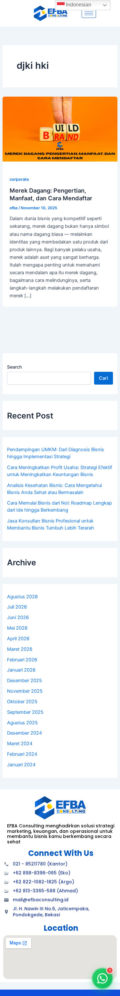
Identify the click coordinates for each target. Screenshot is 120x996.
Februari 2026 (22, 660)
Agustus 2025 (22, 723)
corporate (19, 179)
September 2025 (25, 712)
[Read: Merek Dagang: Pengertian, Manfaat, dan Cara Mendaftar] (60, 128)
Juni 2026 (18, 617)
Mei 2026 (17, 628)
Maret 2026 (19, 649)
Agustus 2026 (22, 597)
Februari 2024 (22, 754)
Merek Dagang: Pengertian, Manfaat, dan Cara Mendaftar (51, 194)
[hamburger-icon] (89, 13)
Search (14, 367)
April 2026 (18, 638)
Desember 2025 (24, 680)
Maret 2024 (19, 743)
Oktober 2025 (22, 702)
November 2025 (25, 691)
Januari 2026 (21, 670)
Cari (103, 378)
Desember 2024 (24, 733)
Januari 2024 (21, 765)
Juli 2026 (17, 607)
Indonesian (78, 4)
